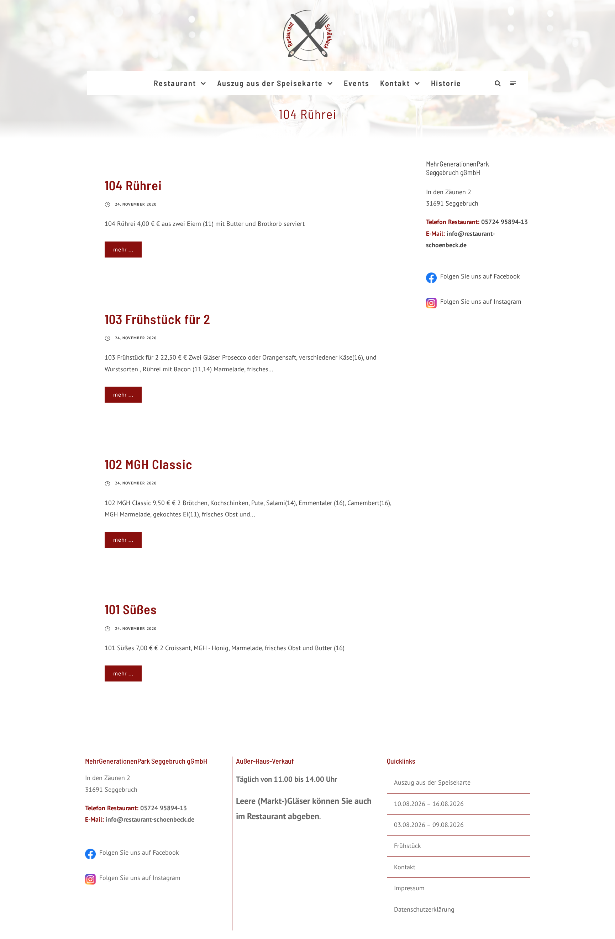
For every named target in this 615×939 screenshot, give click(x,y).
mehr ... (123, 249)
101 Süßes (131, 609)
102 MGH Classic (149, 464)
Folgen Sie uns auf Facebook (478, 276)
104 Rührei (133, 185)
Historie (446, 82)
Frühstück (407, 846)
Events (356, 82)
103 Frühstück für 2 (157, 319)
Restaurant (175, 82)
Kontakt (395, 82)
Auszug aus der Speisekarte (270, 82)
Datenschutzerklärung (424, 909)
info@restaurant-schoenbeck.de (150, 819)
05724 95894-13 (504, 222)
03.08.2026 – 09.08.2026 (429, 825)
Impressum (409, 888)
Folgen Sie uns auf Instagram (479, 301)
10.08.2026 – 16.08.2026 (429, 804)
